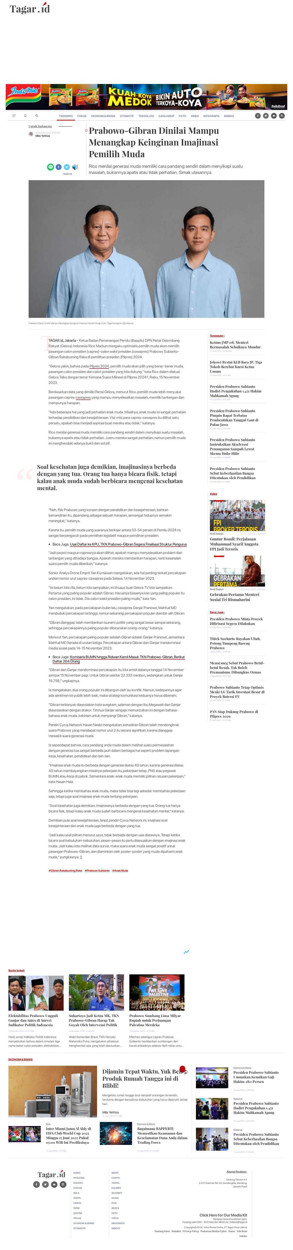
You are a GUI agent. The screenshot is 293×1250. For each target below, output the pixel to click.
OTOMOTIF (127, 116)
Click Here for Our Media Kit (223, 1215)
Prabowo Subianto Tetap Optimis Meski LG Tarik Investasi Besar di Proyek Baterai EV (237, 691)
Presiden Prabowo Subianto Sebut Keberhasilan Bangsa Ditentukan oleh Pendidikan (232, 473)
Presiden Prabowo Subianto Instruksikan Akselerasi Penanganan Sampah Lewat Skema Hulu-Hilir (232, 446)
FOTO (182, 116)
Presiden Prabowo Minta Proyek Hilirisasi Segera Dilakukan (236, 620)
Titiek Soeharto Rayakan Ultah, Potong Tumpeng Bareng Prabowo (235, 643)
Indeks (243, 1236)
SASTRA (77, 1213)
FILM (114, 1203)
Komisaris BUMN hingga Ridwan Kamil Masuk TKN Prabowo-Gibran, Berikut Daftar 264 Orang (119, 659)
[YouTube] (274, 115)
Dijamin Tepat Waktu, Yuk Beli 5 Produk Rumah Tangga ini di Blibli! (144, 1077)
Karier (231, 1231)
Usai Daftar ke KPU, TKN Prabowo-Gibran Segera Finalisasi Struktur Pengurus (128, 544)
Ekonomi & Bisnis (146, 1123)
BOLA (76, 1192)
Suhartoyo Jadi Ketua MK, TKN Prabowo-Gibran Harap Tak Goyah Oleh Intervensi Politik (94, 1020)
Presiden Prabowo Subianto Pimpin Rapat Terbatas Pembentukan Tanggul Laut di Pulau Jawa (234, 417)
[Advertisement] (146, 49)
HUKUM (77, 1187)
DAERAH (78, 1182)
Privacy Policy (191, 1231)
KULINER (116, 1187)
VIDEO (195, 116)
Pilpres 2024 (99, 366)
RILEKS (115, 1208)
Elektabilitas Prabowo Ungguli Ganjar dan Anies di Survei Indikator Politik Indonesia (33, 1020)
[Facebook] (258, 115)
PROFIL (77, 1198)
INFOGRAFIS (211, 116)
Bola (48, 1123)
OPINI (76, 1208)
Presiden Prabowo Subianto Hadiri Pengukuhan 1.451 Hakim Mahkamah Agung (235, 390)
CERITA (77, 1203)
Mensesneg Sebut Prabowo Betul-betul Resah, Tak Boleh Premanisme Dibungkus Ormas (237, 667)
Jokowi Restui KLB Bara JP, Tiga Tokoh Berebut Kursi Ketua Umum (236, 366)
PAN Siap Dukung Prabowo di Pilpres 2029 (234, 713)
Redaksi (176, 1231)
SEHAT (115, 1172)
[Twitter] (266, 115)
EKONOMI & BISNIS (103, 116)
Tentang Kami (162, 1231)
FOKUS (82, 116)
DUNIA (77, 1172)
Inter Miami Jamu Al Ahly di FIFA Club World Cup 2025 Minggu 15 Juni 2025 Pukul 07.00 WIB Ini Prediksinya (68, 1135)
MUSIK (115, 1198)
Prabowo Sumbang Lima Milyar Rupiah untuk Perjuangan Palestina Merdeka (155, 1020)
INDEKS (229, 116)
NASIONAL (79, 1177)
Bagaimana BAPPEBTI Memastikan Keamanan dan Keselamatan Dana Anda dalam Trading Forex (162, 1135)
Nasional (67, 173)
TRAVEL (115, 1182)
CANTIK (115, 1177)
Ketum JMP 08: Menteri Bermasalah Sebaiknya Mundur (235, 344)
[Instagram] (282, 115)
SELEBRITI (116, 1192)
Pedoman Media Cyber (214, 1231)
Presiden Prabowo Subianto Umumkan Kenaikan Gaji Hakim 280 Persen (256, 1076)
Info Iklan (242, 1231)
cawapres (83, 397)
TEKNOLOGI (146, 116)
